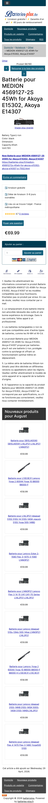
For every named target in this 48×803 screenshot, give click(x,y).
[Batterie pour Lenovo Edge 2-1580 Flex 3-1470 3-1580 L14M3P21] (24, 543)
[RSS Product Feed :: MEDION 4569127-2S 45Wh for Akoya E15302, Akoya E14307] (4, 795)
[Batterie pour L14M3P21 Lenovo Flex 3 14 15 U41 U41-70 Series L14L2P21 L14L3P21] (24, 581)
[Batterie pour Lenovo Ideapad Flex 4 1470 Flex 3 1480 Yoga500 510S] (24, 731)
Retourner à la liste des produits (28, 68)
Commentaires (35, 34)
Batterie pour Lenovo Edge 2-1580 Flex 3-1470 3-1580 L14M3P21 (24, 556)
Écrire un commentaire (14, 177)
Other (30, 47)
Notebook (20, 47)
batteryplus (28, 798)
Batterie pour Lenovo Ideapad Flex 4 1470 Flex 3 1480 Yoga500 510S (24, 745)
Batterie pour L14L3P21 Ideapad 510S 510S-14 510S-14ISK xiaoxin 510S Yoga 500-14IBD (24, 519)
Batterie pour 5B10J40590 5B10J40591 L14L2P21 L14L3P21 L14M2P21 (24, 443)
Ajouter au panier (32, 252)
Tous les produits (12, 39)
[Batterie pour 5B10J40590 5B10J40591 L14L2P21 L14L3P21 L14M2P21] (24, 430)
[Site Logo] (24, 14)
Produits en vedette (14, 34)
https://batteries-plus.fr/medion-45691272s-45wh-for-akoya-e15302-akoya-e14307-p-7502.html (21, 165)
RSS (41, 39)
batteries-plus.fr (26, 801)
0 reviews (24, 213)
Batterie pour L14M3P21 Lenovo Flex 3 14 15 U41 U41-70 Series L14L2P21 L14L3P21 (24, 594)
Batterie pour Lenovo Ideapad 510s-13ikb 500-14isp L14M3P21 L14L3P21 (24, 632)
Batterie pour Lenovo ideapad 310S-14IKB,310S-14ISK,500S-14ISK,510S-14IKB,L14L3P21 (24, 707)
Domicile (8, 28)
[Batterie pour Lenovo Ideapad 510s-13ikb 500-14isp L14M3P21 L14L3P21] (24, 618)
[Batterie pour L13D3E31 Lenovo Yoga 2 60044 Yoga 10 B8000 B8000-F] (24, 468)
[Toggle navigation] (7, 3)
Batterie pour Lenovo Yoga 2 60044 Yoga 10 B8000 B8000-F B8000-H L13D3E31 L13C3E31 (24, 669)
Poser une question (13, 223)
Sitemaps (30, 39)
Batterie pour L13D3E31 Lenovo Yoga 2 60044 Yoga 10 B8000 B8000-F (24, 481)
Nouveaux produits (26, 28)
